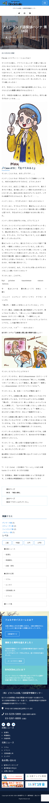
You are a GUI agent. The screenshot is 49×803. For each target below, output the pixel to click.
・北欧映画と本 (9, 590)
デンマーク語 (7, 523)
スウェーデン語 (7, 526)
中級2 (18, 543)
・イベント (8, 596)
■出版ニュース (9, 549)
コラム (20, 37)
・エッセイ (8, 585)
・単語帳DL (8, 560)
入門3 (39, 543)
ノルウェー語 (7, 532)
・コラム (7, 579)
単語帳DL (7, 735)
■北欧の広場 (9, 573)
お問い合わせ (8, 771)
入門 (28, 543)
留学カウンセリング (11, 765)
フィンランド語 (7, 529)
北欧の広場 (12, 37)
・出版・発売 (9, 566)
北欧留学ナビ (12, 634)
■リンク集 (8, 604)
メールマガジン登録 (15, 661)
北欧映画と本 (8, 753)
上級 (7, 543)
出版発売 (7, 738)
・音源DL (7, 554)
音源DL (6, 732)
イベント (7, 750)
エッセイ (7, 756)
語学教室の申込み (10, 768)
